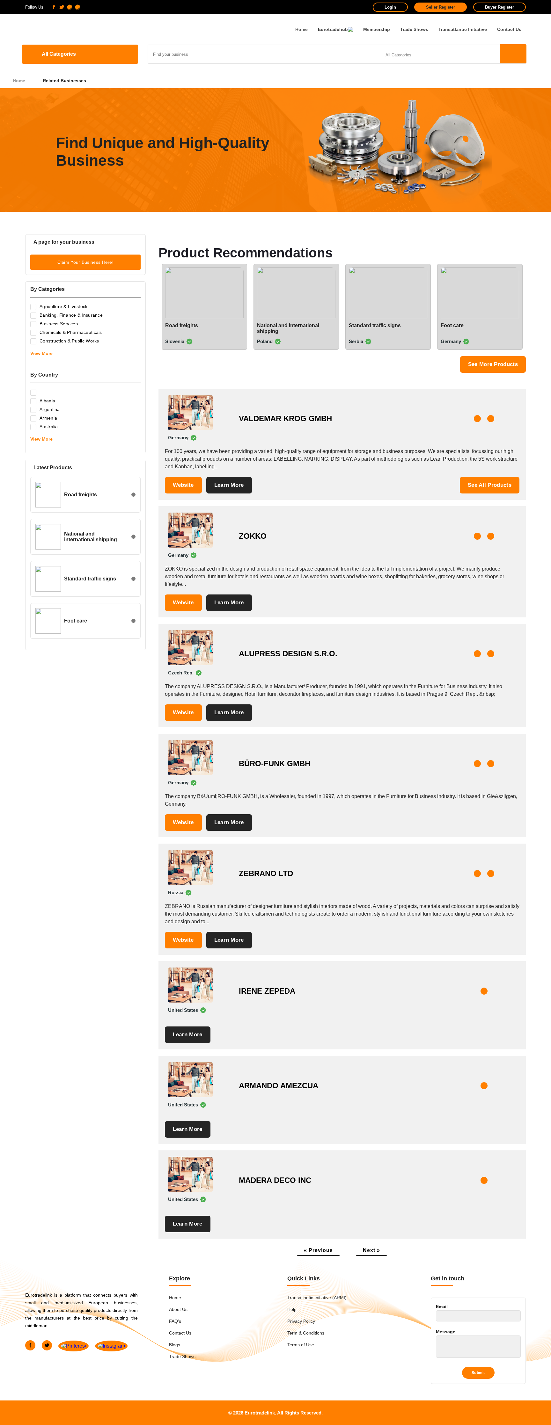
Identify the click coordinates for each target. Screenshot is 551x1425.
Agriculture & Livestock (63, 306)
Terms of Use (300, 1344)
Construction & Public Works (69, 340)
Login (390, 7)
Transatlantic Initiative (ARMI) (317, 1297)
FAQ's (175, 1321)
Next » (371, 1250)
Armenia (48, 418)
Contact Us (509, 29)
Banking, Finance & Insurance (71, 315)
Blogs (174, 1344)
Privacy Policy (301, 1321)
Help (292, 1309)
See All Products (489, 485)
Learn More (229, 485)
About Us (178, 1309)
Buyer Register (499, 7)
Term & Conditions (305, 1332)
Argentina (50, 409)
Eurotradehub (333, 29)
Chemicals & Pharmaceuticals (71, 332)
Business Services (59, 323)
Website (183, 485)
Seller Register (440, 7)
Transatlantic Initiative (462, 29)
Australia (49, 426)
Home (301, 29)
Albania (47, 400)
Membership (376, 29)
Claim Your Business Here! (85, 262)
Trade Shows (414, 29)
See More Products (493, 364)
